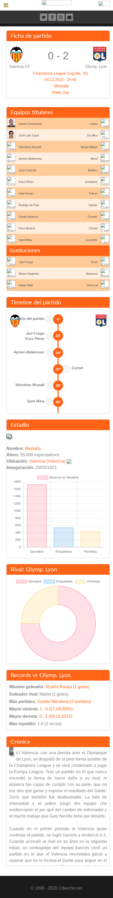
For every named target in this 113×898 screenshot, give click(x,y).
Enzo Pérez (26, 181)
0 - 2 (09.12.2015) (55, 716)
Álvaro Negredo (29, 273)
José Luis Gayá (29, 135)
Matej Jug (60, 92)
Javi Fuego (26, 262)
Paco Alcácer (27, 228)
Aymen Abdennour (30, 158)
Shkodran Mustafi (30, 147)
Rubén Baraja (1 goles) (67, 687)
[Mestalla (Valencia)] (9, 436)
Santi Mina (25, 239)
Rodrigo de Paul (29, 205)
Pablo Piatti (26, 285)
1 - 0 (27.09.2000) (56, 709)
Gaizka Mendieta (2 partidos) (64, 701)
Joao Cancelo (27, 170)
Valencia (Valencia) (47, 461)
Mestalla (61, 86)
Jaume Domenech (30, 123)
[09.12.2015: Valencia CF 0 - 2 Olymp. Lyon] (11, 753)
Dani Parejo (26, 193)
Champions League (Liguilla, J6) (60, 73)
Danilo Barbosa (28, 216)
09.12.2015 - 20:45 (60, 79)
